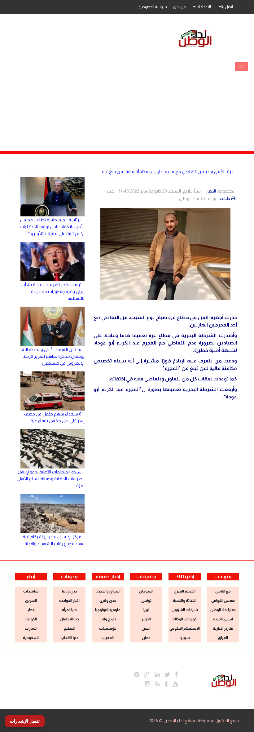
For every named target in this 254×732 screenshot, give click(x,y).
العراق (223, 638)
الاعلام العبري (184, 591)
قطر (31, 610)
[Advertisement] (127, 104)
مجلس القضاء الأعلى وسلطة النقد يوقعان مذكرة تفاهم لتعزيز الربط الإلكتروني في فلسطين (52, 356)
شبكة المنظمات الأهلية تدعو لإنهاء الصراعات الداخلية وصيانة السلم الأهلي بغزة (51, 478)
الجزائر (146, 619)
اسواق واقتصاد (107, 591)
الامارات (31, 628)
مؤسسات (107, 628)
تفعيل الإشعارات (25, 721)
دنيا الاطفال (69, 619)
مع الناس (223, 591)
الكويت (31, 619)
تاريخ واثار (108, 619)
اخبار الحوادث (69, 600)
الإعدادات (203, 7)
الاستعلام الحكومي (184, 628)
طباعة (224, 198)
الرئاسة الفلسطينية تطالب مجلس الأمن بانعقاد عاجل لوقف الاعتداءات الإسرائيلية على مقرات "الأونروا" (52, 226)
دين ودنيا (69, 591)
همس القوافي (223, 600)
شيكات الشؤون (185, 610)
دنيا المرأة (69, 610)
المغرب (108, 638)
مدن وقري (107, 600)
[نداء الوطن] (223, 680)
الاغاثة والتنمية (184, 600)
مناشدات (31, 591)
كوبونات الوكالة (185, 619)
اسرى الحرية (223, 619)
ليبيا (146, 610)
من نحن (179, 7)
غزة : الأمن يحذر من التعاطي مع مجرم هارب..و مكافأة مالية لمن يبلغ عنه (168, 171)
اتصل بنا (227, 7)
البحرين (31, 600)
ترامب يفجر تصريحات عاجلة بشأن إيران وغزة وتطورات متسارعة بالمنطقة (53, 291)
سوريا (185, 638)
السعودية (31, 638)
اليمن (146, 628)
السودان (146, 591)
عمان (146, 638)
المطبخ (69, 628)
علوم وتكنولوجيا (107, 610)
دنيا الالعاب (69, 638)
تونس (146, 600)
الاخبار (211, 191)
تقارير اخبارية (223, 628)
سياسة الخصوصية (152, 7)
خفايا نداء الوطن (223, 610)
